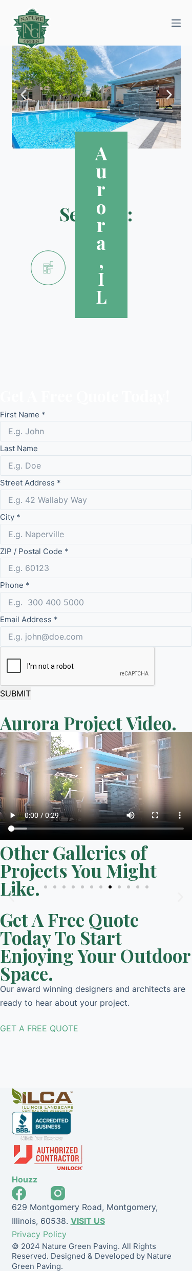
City (10, 517)
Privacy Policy (39, 1234)
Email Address (29, 619)
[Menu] (176, 23)
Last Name (19, 448)
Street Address (30, 483)
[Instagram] (58, 1193)
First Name (23, 414)
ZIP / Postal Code (34, 551)
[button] (23, 94)
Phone (15, 585)
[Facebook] (19, 1193)
